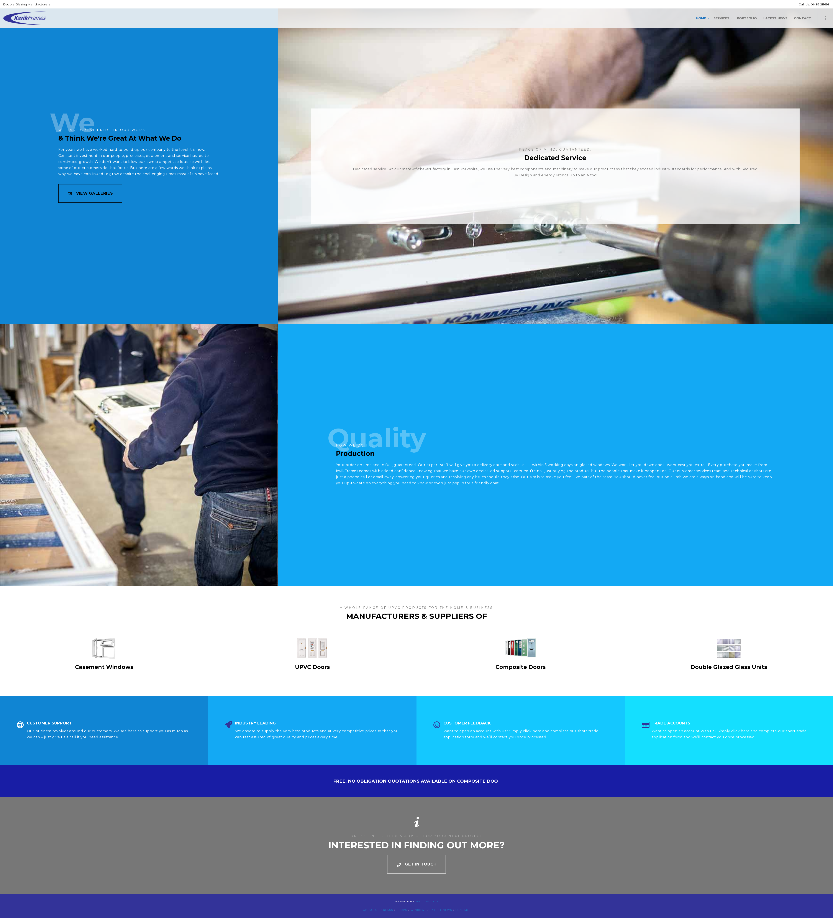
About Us (371, 909)
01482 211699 (820, 4)
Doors (402, 909)
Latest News (441, 909)
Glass (388, 909)
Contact (463, 909)
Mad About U (427, 901)
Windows (418, 909)
